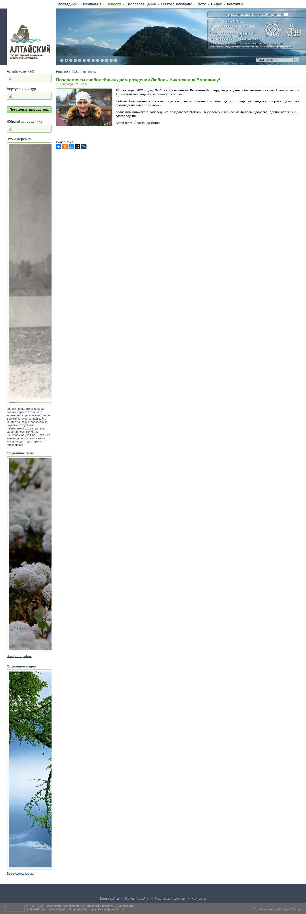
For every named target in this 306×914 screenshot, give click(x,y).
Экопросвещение (141, 4)
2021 (75, 71)
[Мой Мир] (71, 146)
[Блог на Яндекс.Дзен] (144, 890)
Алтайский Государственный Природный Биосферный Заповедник (90, 906)
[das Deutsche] (221, 14)
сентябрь (89, 71)
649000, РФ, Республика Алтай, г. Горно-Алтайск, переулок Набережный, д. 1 (75, 909)
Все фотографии (19, 656)
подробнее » (15, 444)
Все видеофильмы (20, 873)
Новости (113, 4)
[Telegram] (126, 890)
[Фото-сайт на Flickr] (171, 890)
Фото (201, 4)
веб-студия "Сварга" (289, 909)
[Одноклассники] (65, 146)
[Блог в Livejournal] (153, 890)
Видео (216, 4)
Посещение (91, 4)
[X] (77, 146)
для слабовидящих (268, 14)
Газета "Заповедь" (176, 4)
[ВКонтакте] (58, 146)
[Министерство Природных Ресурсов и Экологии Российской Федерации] (286, 14)
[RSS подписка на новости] (188, 890)
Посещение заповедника (29, 109)
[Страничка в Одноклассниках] (135, 890)
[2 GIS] (179, 890)
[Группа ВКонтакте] (117, 890)
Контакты (235, 4)
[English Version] (213, 14)
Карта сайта (109, 898)
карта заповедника (239, 14)
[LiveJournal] (83, 146)
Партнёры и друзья (170, 898)
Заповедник (66, 4)
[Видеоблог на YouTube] (162, 890)
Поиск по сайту (137, 898)
